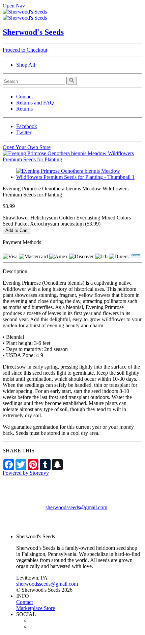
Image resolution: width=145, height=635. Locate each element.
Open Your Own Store (27, 147)
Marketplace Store (35, 608)
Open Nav (14, 5)
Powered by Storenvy (26, 473)
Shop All (25, 65)
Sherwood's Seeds (33, 32)
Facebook (26, 126)
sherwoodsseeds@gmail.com (76, 507)
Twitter (23, 132)
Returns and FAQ (35, 102)
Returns (24, 109)
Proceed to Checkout (25, 50)
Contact (24, 96)
